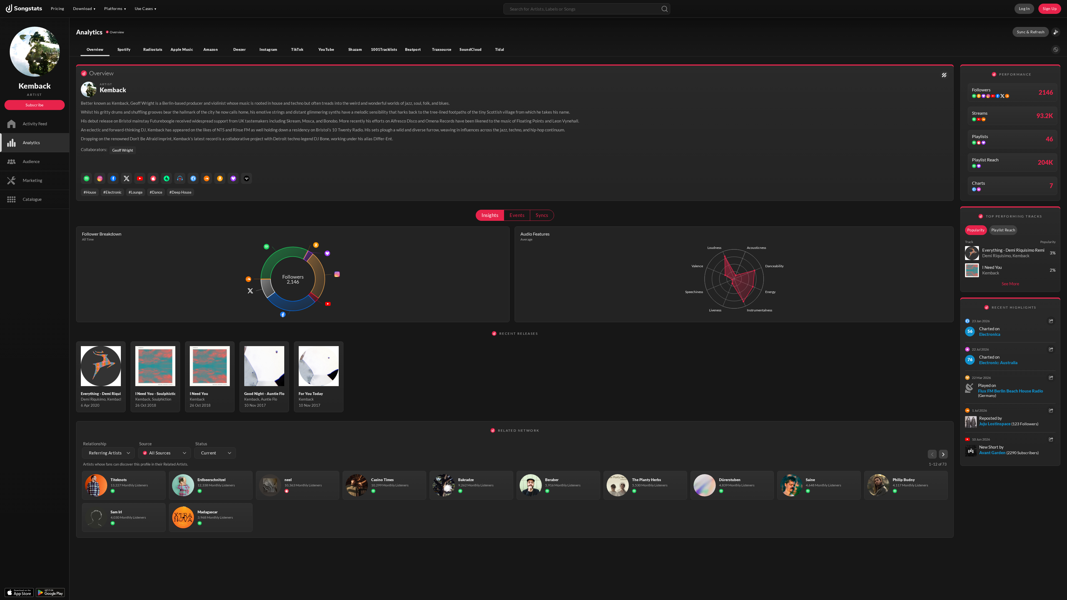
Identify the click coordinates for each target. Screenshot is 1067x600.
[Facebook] (113, 178)
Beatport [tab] (413, 49)
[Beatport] (166, 178)
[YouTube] (139, 178)
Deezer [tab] (239, 49)
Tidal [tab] (499, 49)
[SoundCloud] (206, 178)
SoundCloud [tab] (471, 49)
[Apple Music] (153, 178)
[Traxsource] (193, 178)
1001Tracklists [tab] (384, 49)
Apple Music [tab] (182, 49)
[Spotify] (86, 178)
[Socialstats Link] (944, 74)
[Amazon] (219, 178)
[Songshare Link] (1055, 32)
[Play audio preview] (972, 253)
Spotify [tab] (124, 49)
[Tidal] (246, 178)
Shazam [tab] (355, 49)
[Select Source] (1055, 49)
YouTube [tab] (326, 49)
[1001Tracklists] (179, 178)
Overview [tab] (95, 49)
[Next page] (943, 454)
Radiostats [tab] (153, 49)
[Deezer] (233, 178)
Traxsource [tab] (442, 49)
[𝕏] (126, 178)
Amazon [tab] (210, 49)
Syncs (542, 215)
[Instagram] (99, 178)
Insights (490, 215)
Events (517, 215)
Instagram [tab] (268, 49)
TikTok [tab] (297, 49)
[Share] (1051, 321)
